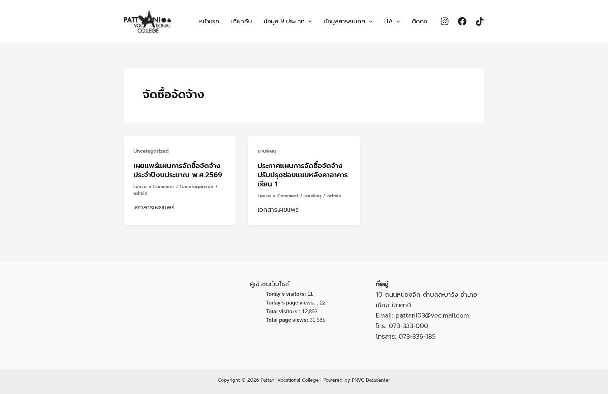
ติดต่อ (419, 21)
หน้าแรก (209, 21)
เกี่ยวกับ (241, 21)
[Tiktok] (479, 21)
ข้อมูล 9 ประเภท (284, 21)
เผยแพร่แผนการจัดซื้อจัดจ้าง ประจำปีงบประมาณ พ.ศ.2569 (177, 170)
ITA (388, 21)
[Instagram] (444, 21)
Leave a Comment (153, 186)
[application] (308, 21)
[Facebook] (462, 21)
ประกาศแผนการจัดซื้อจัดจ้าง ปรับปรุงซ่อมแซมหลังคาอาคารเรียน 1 (303, 174)
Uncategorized (151, 151)
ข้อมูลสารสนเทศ (344, 21)
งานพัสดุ (267, 151)
